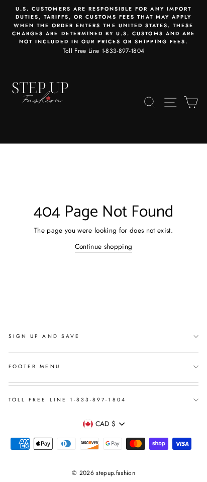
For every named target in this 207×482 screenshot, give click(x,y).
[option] (103, 30)
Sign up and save (44, 336)
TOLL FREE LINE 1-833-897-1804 (67, 399)
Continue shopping (104, 246)
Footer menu (34, 366)
